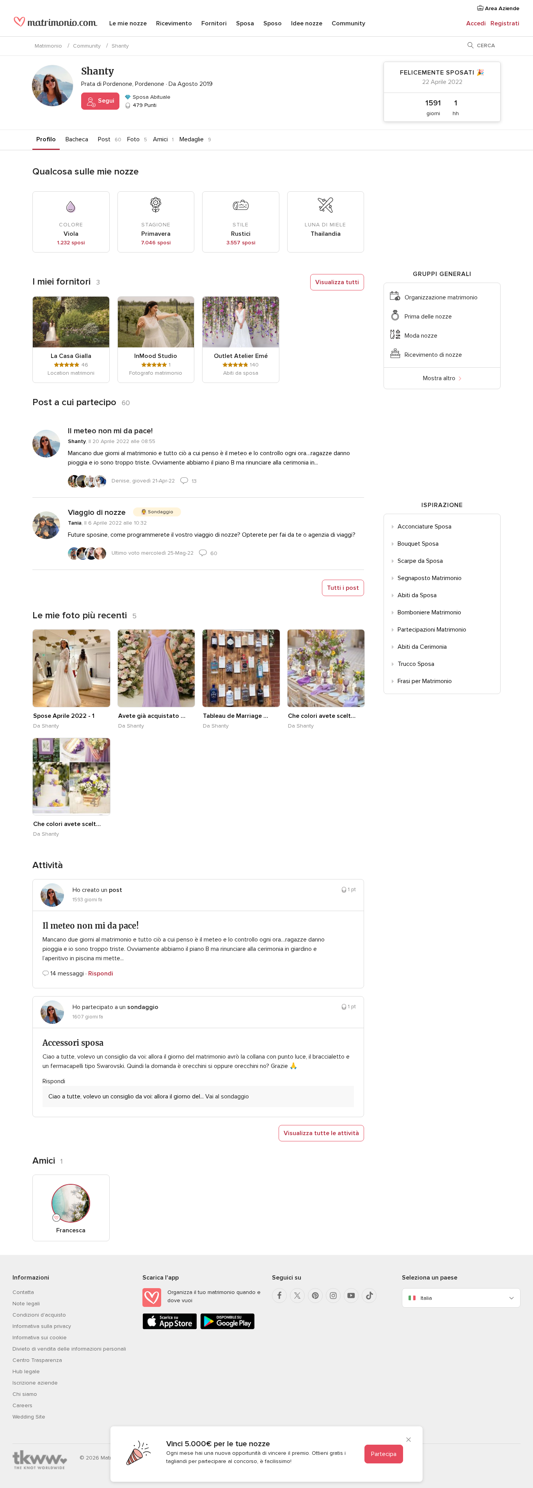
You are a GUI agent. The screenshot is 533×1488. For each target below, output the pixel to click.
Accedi (476, 23)
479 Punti (143, 105)
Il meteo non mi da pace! (110, 431)
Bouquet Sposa (418, 544)
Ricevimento (174, 23)
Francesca (70, 1230)
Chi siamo (24, 1394)
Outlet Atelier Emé (241, 356)
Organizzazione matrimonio (441, 297)
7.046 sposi (156, 242)
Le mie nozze (128, 23)
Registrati (504, 23)
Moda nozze (421, 336)
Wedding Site (28, 1416)
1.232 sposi (71, 242)
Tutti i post (343, 588)
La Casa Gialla (71, 356)
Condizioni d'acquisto (39, 1315)
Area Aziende (501, 8)
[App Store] (169, 1327)
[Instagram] (333, 1295)
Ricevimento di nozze (433, 355)
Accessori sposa (73, 1043)
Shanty (77, 441)
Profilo (46, 139)
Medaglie (191, 139)
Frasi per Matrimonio (425, 681)
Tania (75, 523)
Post (104, 139)
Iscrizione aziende (35, 1382)
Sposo (272, 23)
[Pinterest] (315, 1295)
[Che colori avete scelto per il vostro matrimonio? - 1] (326, 668)
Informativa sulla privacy (41, 1326)
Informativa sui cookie (39, 1337)
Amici (160, 139)
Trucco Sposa (416, 664)
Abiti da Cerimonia (422, 647)
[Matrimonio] (56, 24)
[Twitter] (297, 1295)
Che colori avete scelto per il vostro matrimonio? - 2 (67, 824)
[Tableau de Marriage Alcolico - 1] (241, 668)
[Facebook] (279, 1295)
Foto (133, 139)
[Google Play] (227, 1327)
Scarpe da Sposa (420, 561)
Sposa (245, 23)
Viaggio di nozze (97, 512)
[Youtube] (351, 1295)
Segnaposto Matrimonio (430, 578)
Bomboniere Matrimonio (429, 612)
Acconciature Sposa (424, 526)
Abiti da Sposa (417, 595)
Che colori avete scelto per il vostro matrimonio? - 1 (322, 716)
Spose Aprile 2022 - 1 (63, 716)
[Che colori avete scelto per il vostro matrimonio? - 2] (71, 777)
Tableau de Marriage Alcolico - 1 (237, 716)
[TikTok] (369, 1295)
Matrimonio (48, 46)
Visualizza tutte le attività (321, 1133)
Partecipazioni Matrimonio (432, 630)
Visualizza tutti (337, 282)
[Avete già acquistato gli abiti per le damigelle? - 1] (156, 668)
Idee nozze (306, 23)
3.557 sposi (240, 242)
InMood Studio (155, 356)
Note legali (26, 1303)
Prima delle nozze (428, 316)
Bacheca (77, 139)
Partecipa (383, 1454)
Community (348, 23)
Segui (105, 101)
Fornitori (214, 23)
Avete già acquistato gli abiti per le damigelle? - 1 (152, 716)
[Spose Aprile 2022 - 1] (71, 668)
